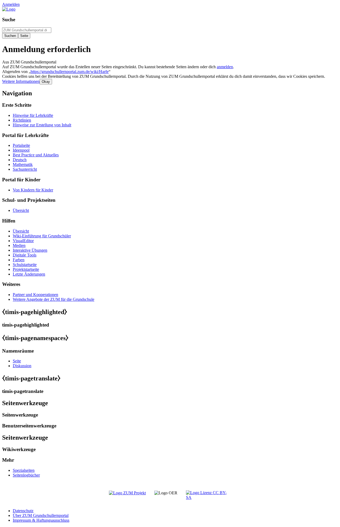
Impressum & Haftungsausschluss (41, 520)
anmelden (225, 67)
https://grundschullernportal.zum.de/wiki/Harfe (70, 71)
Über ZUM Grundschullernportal (41, 515)
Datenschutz (23, 510)
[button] (21, 81)
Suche (8, 19)
